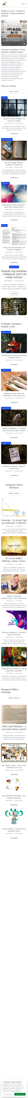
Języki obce (7, 30)
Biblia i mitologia (6, 139)
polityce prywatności (16, 1091)
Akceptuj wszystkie (20, 1094)
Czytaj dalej (14, 293)
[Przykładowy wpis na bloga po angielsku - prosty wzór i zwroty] (14, 32)
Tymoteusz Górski (9, 123)
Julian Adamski (6, 40)
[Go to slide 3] (24, 43)
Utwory (4, 97)
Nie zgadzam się (8, 1094)
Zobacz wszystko (14, 91)
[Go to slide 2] (23, 43)
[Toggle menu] (25, 3)
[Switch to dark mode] (22, 3)
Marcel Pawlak (9, 209)
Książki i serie (14, 267)
